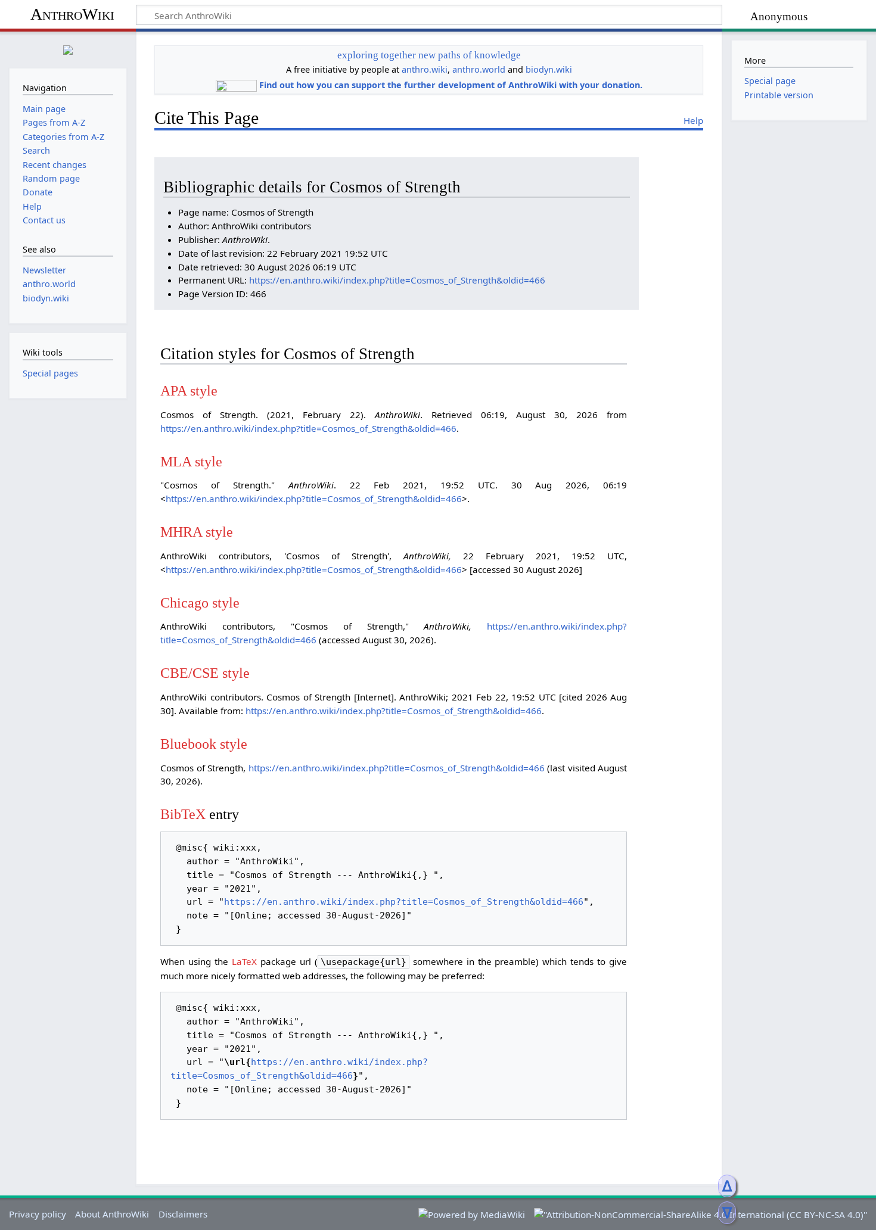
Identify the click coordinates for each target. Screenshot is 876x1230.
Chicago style (200, 602)
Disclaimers (183, 1214)
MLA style (191, 461)
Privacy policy (37, 1214)
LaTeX (244, 961)
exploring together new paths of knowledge (429, 55)
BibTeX (183, 814)
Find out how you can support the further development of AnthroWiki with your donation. (450, 85)
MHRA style (196, 532)
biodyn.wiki (549, 69)
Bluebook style (203, 744)
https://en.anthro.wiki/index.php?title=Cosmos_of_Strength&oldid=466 (397, 280)
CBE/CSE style (205, 673)
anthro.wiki (425, 69)
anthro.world (478, 69)
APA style (189, 390)
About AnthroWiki (112, 1214)
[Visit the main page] (68, 48)
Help (693, 120)
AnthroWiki (72, 14)
